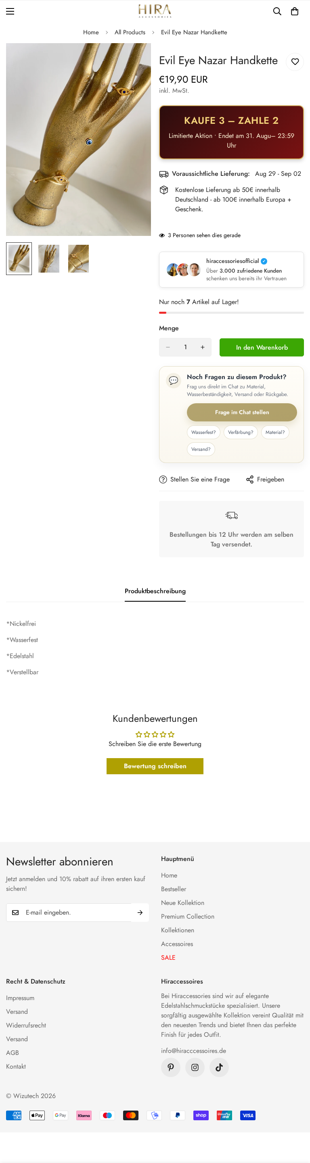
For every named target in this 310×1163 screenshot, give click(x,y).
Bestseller (173, 889)
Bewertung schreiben (155, 766)
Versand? (201, 449)
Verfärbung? (240, 432)
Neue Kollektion (182, 902)
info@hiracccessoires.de (193, 1050)
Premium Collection (187, 916)
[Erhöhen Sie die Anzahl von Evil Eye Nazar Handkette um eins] (202, 347)
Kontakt (16, 1066)
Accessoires (177, 943)
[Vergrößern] (134, 60)
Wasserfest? (203, 432)
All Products (130, 32)
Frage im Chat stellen (242, 412)
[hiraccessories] (155, 11)
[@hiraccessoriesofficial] (195, 1067)
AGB (12, 1052)
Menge (169, 328)
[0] (294, 11)
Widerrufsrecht (26, 1025)
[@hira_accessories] (219, 1067)
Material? (275, 432)
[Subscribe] (140, 912)
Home (91, 32)
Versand (17, 1011)
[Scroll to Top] (294, 1119)
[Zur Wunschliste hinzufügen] (295, 62)
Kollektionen (177, 930)
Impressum (20, 998)
